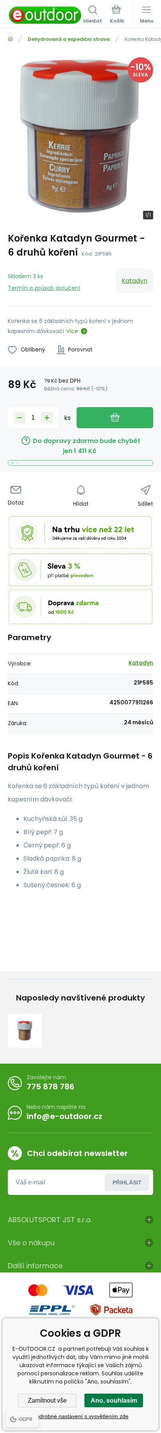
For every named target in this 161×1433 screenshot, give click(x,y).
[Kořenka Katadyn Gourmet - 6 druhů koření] (25, 1031)
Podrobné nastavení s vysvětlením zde (81, 1416)
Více (72, 331)
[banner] (45, 15)
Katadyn (134, 280)
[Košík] (117, 15)
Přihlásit (127, 1182)
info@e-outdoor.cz (64, 1116)
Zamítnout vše (47, 1400)
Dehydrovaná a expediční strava (69, 39)
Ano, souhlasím (114, 1400)
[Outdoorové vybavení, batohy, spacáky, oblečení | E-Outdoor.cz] (10, 39)
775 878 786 (50, 1086)
